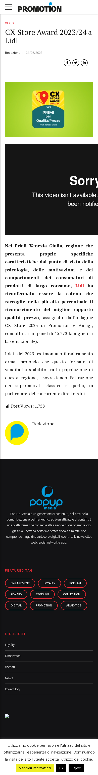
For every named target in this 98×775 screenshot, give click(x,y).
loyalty (49, 583)
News (9, 678)
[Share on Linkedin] (84, 62)
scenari (75, 583)
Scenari (10, 667)
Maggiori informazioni (35, 768)
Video (9, 23)
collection (71, 594)
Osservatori (13, 656)
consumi (42, 594)
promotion (44, 605)
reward (16, 594)
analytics (73, 605)
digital (16, 605)
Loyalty (10, 645)
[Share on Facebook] (67, 62)
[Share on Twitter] (75, 62)
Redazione (12, 53)
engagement (20, 583)
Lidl (79, 286)
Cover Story (12, 689)
